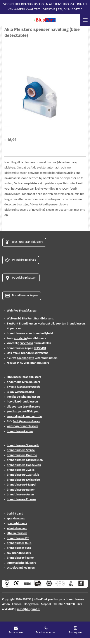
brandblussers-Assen (20, 494)
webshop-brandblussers (22, 426)
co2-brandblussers (19, 553)
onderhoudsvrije (18, 382)
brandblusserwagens (34, 353)
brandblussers (76, 323)
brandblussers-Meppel (21, 484)
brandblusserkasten (20, 431)
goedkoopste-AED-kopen (23, 411)
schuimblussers (30, 397)
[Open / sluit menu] (85, 20)
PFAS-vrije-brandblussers (33, 363)
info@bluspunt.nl (28, 609)
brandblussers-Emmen (21, 499)
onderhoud (26, 343)
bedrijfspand (15, 513)
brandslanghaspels (28, 387)
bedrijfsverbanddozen (26, 421)
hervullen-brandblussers (22, 401)
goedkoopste (25, 358)
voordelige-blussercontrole (24, 416)
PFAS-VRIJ (40, 348)
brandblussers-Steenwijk (23, 445)
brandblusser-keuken (21, 558)
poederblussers (17, 523)
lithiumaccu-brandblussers (24, 377)
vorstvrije (20, 338)
